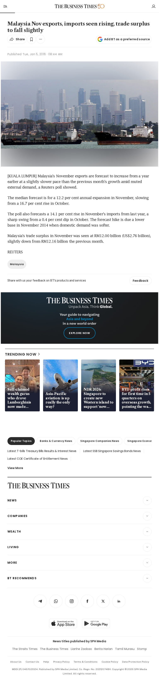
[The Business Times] (76, 6)
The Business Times (54, 649)
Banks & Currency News (56, 441)
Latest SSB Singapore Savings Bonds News (112, 451)
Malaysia (17, 264)
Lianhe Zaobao (81, 649)
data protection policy (135, 661)
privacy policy (61, 661)
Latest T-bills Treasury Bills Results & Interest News (41, 451)
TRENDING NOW (20, 354)
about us (16, 661)
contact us (32, 661)
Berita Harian (103, 649)
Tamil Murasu (125, 649)
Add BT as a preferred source (127, 39)
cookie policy (110, 661)
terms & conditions (86, 661)
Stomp (142, 649)
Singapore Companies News (99, 441)
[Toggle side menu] (5, 6)
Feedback (140, 281)
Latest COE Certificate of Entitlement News (37, 459)
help (46, 661)
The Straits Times (24, 649)
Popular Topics (21, 441)
